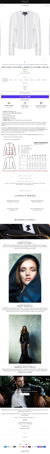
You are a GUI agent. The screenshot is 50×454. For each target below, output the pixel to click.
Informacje (25, 437)
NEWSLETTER (25, 440)
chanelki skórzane (16, 139)
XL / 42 (20, 80)
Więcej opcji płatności (25, 99)
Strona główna (5, 64)
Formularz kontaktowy (25, 190)
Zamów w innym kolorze (24, 175)
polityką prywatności (29, 184)
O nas (34, 417)
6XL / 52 (25, 83)
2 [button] (25, 62)
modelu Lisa (21, 122)
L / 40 (15, 80)
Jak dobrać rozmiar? (25, 178)
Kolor (25, 86)
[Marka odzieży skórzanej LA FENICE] (25, 5)
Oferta (25, 433)
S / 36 (5, 80)
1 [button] (24, 62)
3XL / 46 (32, 80)
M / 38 (10, 80)
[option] (25, 2)
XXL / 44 (26, 80)
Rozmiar (25, 77)
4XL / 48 (38, 80)
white (25, 88)
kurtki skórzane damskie (17, 137)
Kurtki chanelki (26, 64)
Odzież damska (12, 64)
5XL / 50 (44, 80)
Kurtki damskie (19, 64)
